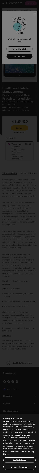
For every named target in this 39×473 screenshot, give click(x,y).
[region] (19, 443)
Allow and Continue (19, 467)
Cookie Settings (19, 460)
